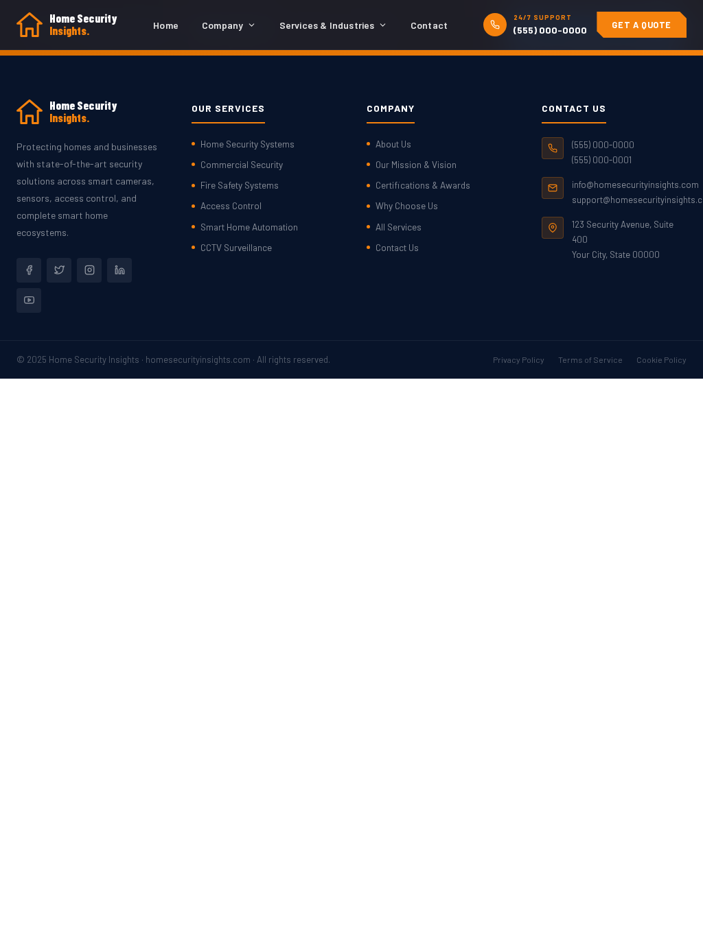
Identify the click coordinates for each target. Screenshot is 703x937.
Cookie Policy (661, 359)
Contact (429, 25)
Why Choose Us (407, 205)
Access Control (231, 205)
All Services (399, 227)
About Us (393, 144)
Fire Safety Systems (239, 185)
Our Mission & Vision (416, 164)
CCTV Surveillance (236, 247)
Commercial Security (241, 164)
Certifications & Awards (423, 185)
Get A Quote (641, 24)
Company (222, 25)
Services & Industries (327, 25)
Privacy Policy (518, 359)
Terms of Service (590, 359)
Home (165, 25)
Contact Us (397, 247)
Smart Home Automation (249, 227)
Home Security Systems (247, 144)
